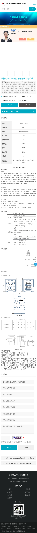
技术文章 (9, 495)
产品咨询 (9, 105)
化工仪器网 (22, 528)
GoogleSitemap (31, 528)
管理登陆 (9, 528)
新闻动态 (27, 492)
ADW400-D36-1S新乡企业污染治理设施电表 (23, 463)
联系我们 (27, 105)
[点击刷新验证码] (17, 437)
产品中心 (9, 492)
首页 (10, 489)
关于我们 (27, 489)
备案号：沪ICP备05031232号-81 (17, 526)
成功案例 (27, 495)
